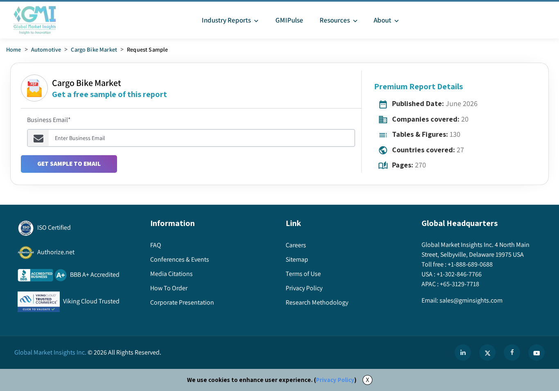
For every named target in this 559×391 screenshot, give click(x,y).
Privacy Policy (335, 380)
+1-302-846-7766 (459, 274)
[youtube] (536, 352)
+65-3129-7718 (459, 284)
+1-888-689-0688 (470, 264)
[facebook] (512, 352)
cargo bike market (94, 49)
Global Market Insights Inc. (50, 352)
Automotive (46, 49)
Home (13, 49)
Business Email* (49, 119)
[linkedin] (463, 352)
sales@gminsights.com (471, 300)
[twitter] (487, 352)
